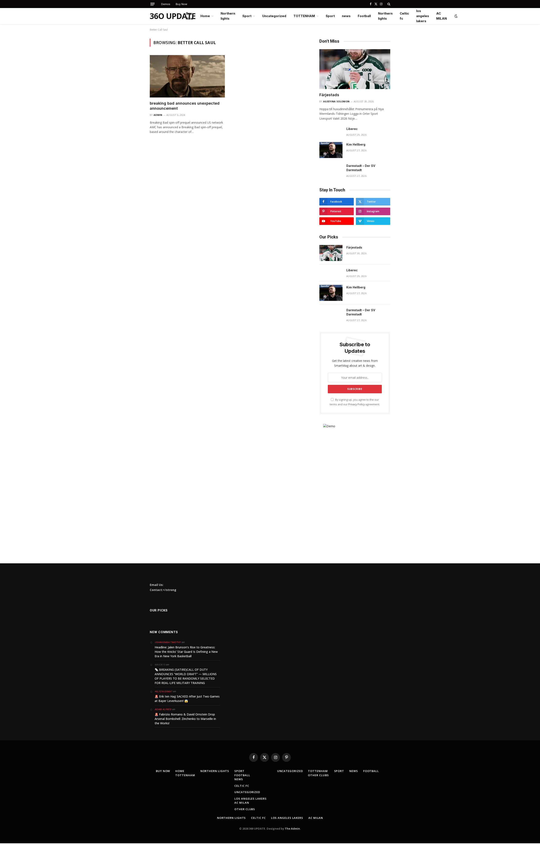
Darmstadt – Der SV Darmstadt (360, 168)
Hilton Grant (163, 691)
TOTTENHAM (304, 16)
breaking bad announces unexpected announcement (185, 106)
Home (205, 16)
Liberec (352, 129)
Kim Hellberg (355, 144)
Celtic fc (404, 15)
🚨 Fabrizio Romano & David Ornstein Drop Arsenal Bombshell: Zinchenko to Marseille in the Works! (185, 718)
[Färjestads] (354, 69)
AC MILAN (441, 15)
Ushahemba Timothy (168, 642)
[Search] (388, 4)
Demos (165, 4)
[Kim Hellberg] (331, 150)
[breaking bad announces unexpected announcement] (187, 76)
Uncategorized (274, 16)
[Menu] (152, 4)
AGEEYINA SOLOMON (336, 101)
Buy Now (181, 4)
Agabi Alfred (163, 709)
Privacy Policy (356, 404)
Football (364, 16)
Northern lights (228, 15)
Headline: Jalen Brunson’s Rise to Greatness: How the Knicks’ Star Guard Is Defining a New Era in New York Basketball (186, 651)
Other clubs (244, 809)
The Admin (292, 828)
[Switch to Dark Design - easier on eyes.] (456, 16)
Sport (246, 16)
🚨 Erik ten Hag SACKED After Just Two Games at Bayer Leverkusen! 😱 (187, 698)
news (346, 16)
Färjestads (329, 95)
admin (158, 114)
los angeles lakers (422, 16)
